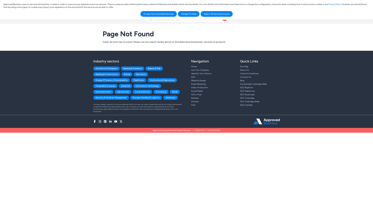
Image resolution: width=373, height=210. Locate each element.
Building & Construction (107, 74)
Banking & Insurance (132, 68)
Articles (195, 101)
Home (194, 66)
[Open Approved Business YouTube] (115, 121)
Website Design (198, 80)
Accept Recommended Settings (159, 14)
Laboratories (123, 92)
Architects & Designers (106, 68)
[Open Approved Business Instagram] (99, 121)
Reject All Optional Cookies (217, 14)
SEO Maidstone (247, 91)
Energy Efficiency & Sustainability (112, 80)
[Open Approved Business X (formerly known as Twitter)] (120, 121)
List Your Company (200, 70)
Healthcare (138, 80)
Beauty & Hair (154, 68)
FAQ (193, 105)
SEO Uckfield (246, 105)
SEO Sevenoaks (247, 94)
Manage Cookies (188, 14)
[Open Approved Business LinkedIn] (110, 121)
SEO (193, 77)
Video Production (199, 87)
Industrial (125, 86)
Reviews (195, 98)
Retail (174, 92)
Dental (127, 74)
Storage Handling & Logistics (146, 97)
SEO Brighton (246, 87)
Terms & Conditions (249, 73)
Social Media (197, 91)
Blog (242, 80)
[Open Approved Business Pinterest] (105, 121)
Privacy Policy (335, 4)
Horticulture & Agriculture (162, 80)
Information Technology (147, 86)
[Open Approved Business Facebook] (94, 121)
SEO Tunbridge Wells (249, 101)
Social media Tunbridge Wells (253, 84)
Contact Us (245, 77)
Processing (161, 92)
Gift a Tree (196, 94)
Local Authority (142, 92)
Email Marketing (198, 84)
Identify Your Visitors (201, 73)
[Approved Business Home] (266, 121)
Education (141, 74)
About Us (244, 70)
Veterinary (170, 97)
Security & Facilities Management (111, 97)
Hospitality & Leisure (105, 86)
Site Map (244, 66)
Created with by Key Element (207, 130)
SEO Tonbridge (247, 98)
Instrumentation (103, 92)
